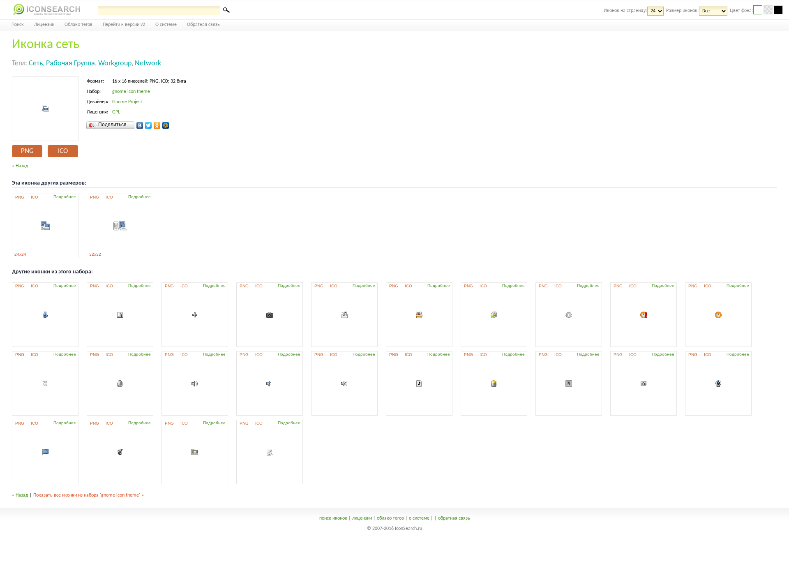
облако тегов (390, 518)
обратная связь (454, 518)
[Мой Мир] (165, 125)
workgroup (115, 63)
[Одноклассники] (157, 125)
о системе (419, 518)
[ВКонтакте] (140, 125)
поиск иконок (333, 518)
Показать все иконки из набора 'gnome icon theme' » (88, 495)
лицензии (362, 518)
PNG (27, 151)
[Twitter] (148, 125)
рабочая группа (70, 63)
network (148, 63)
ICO (63, 151)
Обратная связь (203, 24)
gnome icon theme (131, 91)
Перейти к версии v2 (124, 24)
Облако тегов (78, 24)
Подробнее (64, 196)
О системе (166, 24)
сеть (36, 63)
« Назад (20, 166)
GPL (116, 112)
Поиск (18, 24)
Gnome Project (127, 101)
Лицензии (44, 24)
